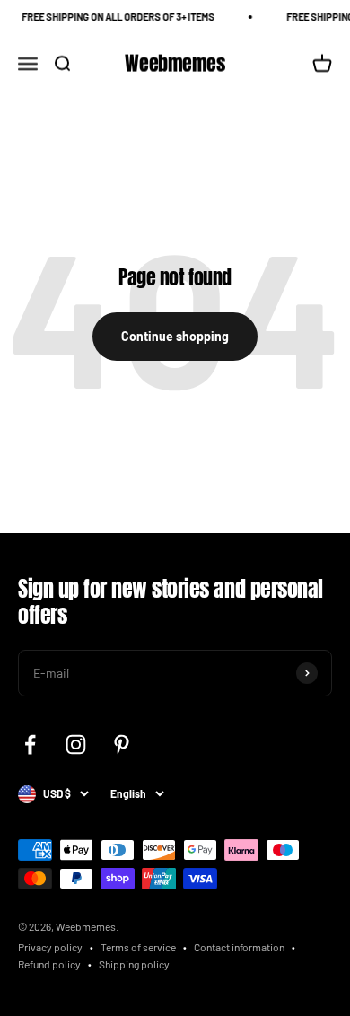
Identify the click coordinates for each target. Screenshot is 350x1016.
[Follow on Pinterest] (121, 744)
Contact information (239, 947)
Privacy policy (50, 947)
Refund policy (49, 964)
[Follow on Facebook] (30, 744)
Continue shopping (175, 336)
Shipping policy (134, 964)
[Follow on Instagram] (76, 744)
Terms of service (138, 947)
